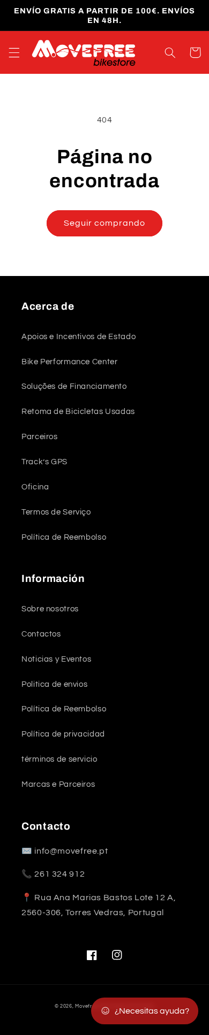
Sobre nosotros (50, 609)
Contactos (41, 634)
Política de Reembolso (63, 537)
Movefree (86, 1006)
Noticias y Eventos (56, 659)
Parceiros (39, 437)
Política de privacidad (63, 734)
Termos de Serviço (56, 512)
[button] (14, 52)
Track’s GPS (44, 462)
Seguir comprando (105, 223)
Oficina (35, 487)
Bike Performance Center (69, 362)
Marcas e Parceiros (58, 784)
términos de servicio (59, 759)
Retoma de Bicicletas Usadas (78, 412)
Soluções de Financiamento (74, 386)
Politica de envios (54, 684)
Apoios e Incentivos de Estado (78, 337)
